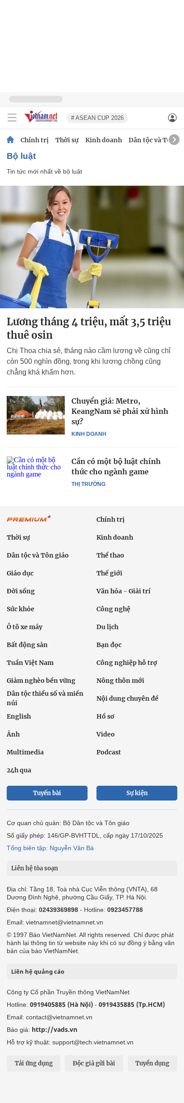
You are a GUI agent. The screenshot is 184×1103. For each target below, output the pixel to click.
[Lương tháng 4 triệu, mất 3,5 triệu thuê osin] (92, 247)
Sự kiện (137, 793)
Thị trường (88, 484)
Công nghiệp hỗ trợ (126, 663)
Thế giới (109, 573)
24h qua (19, 770)
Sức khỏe (20, 609)
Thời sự (67, 140)
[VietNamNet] (10, 140)
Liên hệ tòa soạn (34, 868)
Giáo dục (20, 573)
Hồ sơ (105, 716)
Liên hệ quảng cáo (37, 971)
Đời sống (21, 591)
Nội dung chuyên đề (127, 698)
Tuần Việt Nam (30, 663)
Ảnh (13, 734)
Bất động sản (27, 645)
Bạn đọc (108, 645)
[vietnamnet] (42, 123)
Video (105, 734)
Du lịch (107, 627)
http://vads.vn (54, 1029)
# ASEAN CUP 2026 (97, 118)
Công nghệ (113, 609)
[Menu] (12, 117)
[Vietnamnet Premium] (29, 523)
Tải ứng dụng (34, 1063)
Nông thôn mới (120, 681)
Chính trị (35, 140)
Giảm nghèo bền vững (41, 681)
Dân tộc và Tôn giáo (38, 555)
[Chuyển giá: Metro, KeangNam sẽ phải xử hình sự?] (36, 415)
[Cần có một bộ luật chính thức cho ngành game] (36, 475)
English (19, 716)
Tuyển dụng (152, 1063)
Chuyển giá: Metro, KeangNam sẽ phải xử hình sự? (119, 411)
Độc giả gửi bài (94, 1063)
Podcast (108, 752)
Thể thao (110, 555)
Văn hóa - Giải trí (123, 591)
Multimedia (25, 752)
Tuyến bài (47, 793)
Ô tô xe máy (24, 627)
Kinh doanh (103, 140)
